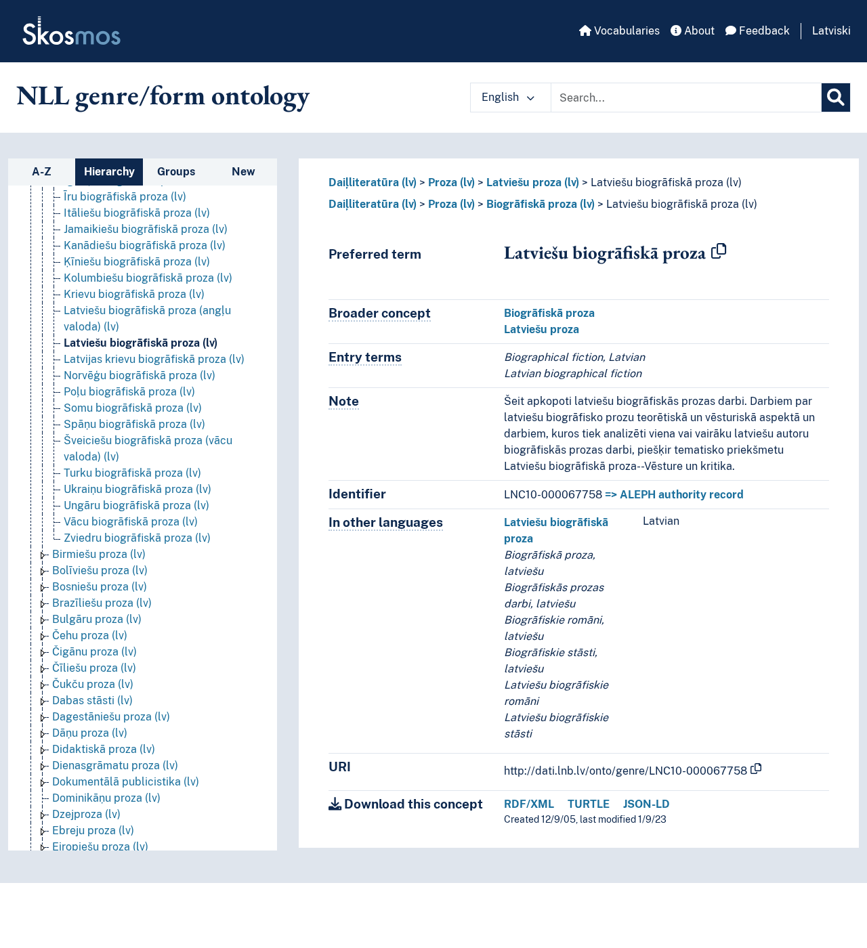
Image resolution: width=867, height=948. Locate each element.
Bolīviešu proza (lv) (100, 570)
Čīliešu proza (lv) (94, 668)
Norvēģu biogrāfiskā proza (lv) (139, 375)
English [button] (502, 97)
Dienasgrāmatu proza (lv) (115, 765)
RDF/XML (529, 804)
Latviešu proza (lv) (532, 182)
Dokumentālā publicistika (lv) (125, 781)
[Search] (836, 97)
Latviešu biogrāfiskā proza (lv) (140, 343)
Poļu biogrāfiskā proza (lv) (129, 391)
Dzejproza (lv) (86, 814)
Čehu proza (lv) (89, 635)
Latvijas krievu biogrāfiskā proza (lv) (154, 359)
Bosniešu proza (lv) (99, 586)
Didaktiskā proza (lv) (103, 749)
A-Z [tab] (41, 171)
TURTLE (589, 804)
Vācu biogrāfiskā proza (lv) (131, 521)
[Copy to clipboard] (718, 252)
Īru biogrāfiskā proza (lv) (125, 196)
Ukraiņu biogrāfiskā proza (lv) (137, 489)
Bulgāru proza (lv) (97, 619)
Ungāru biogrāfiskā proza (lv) (136, 505)
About (698, 30)
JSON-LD (646, 804)
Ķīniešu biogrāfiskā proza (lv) (137, 261)
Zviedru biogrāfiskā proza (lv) (137, 538)
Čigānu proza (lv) (94, 651)
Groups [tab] (176, 171)
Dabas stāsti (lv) (92, 700)
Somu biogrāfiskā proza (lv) (133, 408)
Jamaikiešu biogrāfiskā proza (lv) (146, 229)
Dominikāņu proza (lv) (106, 798)
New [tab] (243, 171)
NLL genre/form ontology (163, 94)
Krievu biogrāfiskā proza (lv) (134, 294)
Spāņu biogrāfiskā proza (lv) (134, 424)
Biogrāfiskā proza (549, 313)
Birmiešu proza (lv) (99, 554)
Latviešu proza (541, 329)
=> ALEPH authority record (674, 494)
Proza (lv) (451, 182)
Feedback (763, 30)
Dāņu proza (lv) (89, 733)
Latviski (831, 30)
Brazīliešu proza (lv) (102, 603)
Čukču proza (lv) (92, 684)
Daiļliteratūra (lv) (373, 182)
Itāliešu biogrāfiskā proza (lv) (137, 213)
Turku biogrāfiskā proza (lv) (132, 473)
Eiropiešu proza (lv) (100, 846)
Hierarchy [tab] (109, 171)
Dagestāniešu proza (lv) (111, 716)
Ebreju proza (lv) (93, 830)
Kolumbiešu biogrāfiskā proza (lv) (148, 278)
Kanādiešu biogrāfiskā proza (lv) (145, 245)
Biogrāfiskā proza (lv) (540, 204)
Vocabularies (625, 30)
